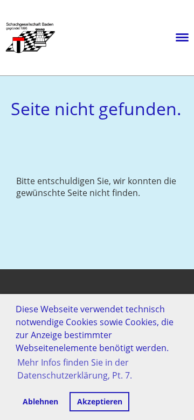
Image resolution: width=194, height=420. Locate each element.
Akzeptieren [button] (99, 401)
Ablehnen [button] (40, 401)
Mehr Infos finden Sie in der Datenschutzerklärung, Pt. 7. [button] (74, 368)
